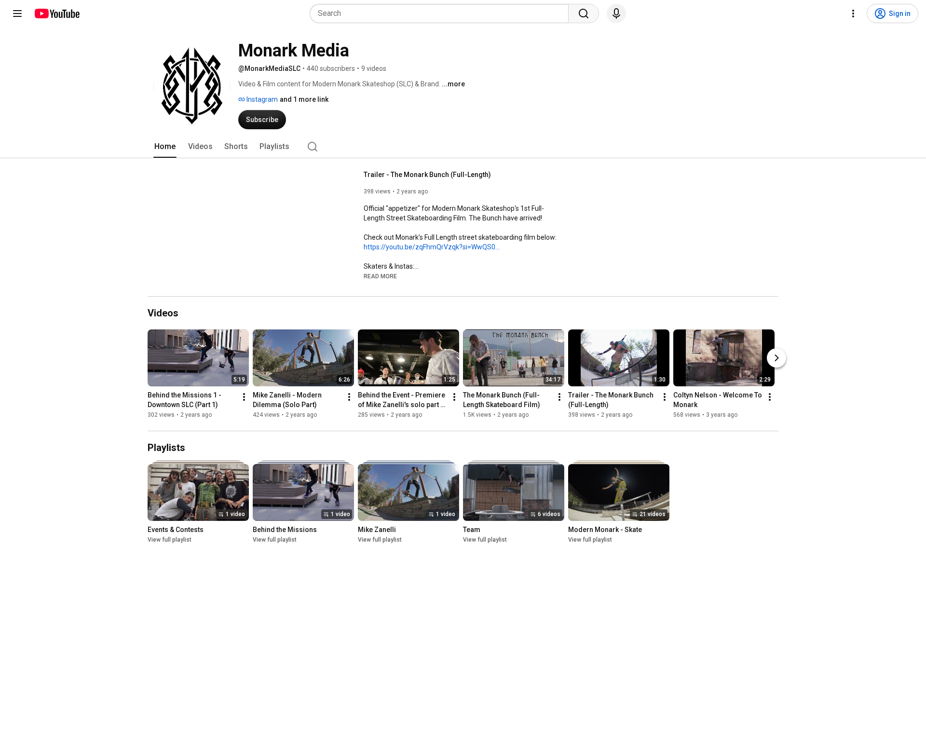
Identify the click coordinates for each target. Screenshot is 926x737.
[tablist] (463, 146)
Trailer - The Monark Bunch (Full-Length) (427, 174)
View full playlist (169, 539)
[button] (380, 276)
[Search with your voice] (616, 13)
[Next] (776, 358)
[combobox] (442, 13)
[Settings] (853, 13)
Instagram (261, 99)
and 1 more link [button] (304, 99)
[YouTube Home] (56, 13)
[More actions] (244, 397)
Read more (380, 276)
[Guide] (17, 13)
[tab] (165, 146)
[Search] (583, 13)
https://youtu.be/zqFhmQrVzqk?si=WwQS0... (432, 247)
